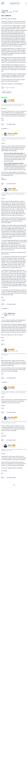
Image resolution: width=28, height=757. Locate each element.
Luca (9, 100)
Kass (6, 10)
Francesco (11, 133)
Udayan (10, 189)
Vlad (9, 349)
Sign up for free (15, 3)
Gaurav (10, 445)
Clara (9, 387)
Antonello (11, 417)
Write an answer (6, 92)
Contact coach (12, 124)
